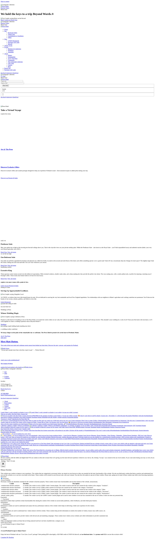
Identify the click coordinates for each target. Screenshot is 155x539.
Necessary (6, 478)
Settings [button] (3, 461)
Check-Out (4, 83)
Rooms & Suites (12, 32)
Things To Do (8, 45)
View (11, 252)
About (6, 53)
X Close (3, 76)
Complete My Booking (7, 537)
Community (11, 60)
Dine (5, 39)
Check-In (3, 81)
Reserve (5, 8)
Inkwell (10, 44)
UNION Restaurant (13, 41)
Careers (10, 65)
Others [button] (2, 517)
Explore (6, 376)
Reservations (8, 403)
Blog (9, 66)
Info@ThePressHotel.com (8, 395)
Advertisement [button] (5, 512)
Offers (9, 37)
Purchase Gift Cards (13, 42)
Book (4, 252)
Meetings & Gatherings (14, 49)
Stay (5, 31)
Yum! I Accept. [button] (11, 461)
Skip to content (5, 1)
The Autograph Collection (15, 62)
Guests (4, 89)
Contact (6, 404)
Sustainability (12, 57)
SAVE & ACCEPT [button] (6, 522)
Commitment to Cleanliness (16, 36)
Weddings (11, 50)
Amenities (11, 52)
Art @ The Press (12, 58)
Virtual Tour (11, 34)
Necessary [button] (4, 476)
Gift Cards (11, 63)
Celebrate (7, 378)
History (10, 55)
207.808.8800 (5, 393)
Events (6, 47)
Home (6, 29)
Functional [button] (4, 497)
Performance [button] (4, 502)
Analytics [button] (3, 507)
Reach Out (7, 68)
